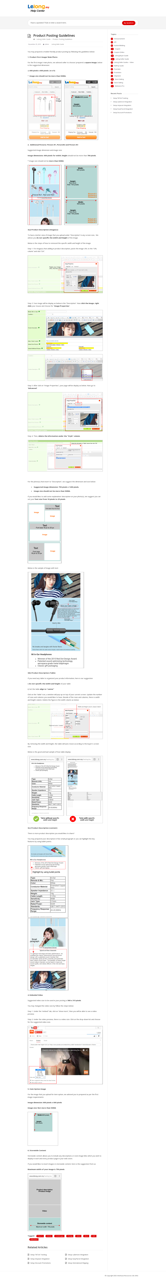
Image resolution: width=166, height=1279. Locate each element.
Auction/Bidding (119, 45)
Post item (117, 69)
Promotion (117, 72)
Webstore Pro (119, 86)
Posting (70, 1236)
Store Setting (119, 79)
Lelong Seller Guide (43, 39)
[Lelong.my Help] (38, 8)
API (115, 42)
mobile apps (59, 1236)
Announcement (119, 39)
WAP (94, 1236)
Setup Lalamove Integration (78, 1255)
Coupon (117, 49)
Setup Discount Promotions (40, 1263)
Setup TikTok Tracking (38, 1255)
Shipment (117, 76)
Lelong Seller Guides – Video (124, 62)
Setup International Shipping (78, 1263)
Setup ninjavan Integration (40, 1259)
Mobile (49, 1236)
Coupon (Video (119, 52)
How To (40, 1236)
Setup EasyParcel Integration (78, 1259)
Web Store (34, 1239)
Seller (78, 1236)
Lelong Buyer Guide (121, 56)
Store (86, 1236)
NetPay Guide (119, 66)
